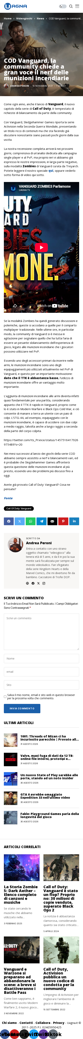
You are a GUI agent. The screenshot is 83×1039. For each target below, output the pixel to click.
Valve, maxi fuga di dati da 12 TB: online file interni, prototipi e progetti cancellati (46, 759)
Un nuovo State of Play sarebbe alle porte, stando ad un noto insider (49, 776)
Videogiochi (24, 18)
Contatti (26, 1023)
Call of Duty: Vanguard (18, 508)
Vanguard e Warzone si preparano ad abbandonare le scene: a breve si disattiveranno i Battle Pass (20, 981)
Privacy (58, 1023)
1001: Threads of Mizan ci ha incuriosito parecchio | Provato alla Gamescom (49, 739)
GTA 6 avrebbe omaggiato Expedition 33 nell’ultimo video (45, 796)
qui (50, 170)
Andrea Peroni (19, 86)
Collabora (43, 1023)
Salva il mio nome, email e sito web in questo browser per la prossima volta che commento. (41, 696)
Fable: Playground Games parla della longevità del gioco (49, 815)
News (40, 18)
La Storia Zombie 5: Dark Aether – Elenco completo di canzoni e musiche (21, 894)
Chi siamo (9, 1023)
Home (8, 18)
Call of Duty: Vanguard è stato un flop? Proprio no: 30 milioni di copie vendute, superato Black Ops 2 (60, 898)
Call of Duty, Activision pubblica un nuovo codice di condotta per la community (58, 979)
